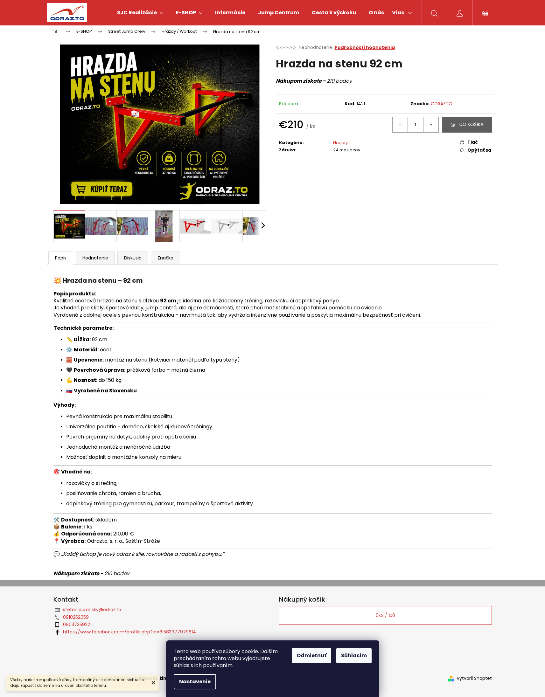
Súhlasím (354, 655)
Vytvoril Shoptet (474, 678)
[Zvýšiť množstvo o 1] (430, 124)
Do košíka (471, 124)
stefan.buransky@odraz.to (92, 609)
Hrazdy (340, 143)
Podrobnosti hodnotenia (365, 48)
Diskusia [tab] (133, 258)
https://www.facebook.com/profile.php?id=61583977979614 (129, 632)
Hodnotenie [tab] (95, 258)
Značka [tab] (165, 258)
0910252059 (76, 617)
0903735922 (76, 624)
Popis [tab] (60, 258)
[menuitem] (140, 12)
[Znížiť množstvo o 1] (400, 124)
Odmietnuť (311, 655)
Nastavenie (195, 681)
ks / (385, 615)
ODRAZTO (441, 103)
